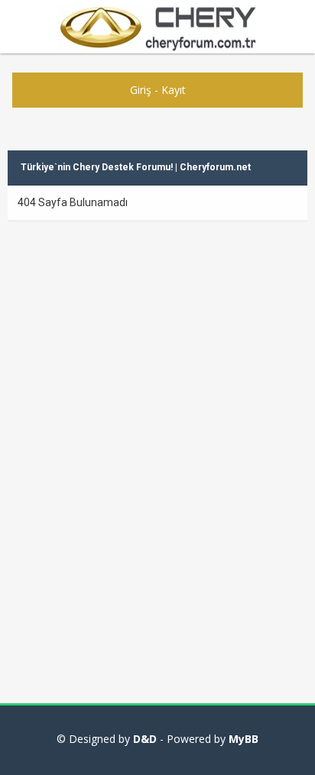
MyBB (243, 738)
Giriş (140, 89)
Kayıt (173, 89)
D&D (145, 738)
